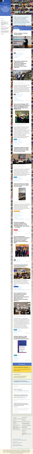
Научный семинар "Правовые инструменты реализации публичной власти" (5, 28)
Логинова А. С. (16, 390)
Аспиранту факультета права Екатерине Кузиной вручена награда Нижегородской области (21, 337)
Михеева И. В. (24, 397)
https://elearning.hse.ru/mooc (17, 444)
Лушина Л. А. (25, 390)
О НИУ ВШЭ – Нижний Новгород (17, 418)
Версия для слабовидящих (16, 425)
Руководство (14, 420)
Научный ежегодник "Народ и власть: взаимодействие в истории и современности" (5, 31)
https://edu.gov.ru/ (15, 441)
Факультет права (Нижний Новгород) (5, 3)
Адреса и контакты (21, 448)
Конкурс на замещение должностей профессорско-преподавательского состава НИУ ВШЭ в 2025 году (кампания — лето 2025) (21, 225)
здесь (20, 450)
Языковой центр (24, 430)
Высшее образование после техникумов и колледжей (26, 423)
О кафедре (2, 20)
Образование (24, 417)
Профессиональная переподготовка (24, 427)
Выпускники (23, 431)
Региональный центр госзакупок (26, 428)
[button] (13, 42)
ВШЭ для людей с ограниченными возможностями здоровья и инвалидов (17, 427)
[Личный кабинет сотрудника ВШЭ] (29, 1)
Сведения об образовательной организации (17, 422)
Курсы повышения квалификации (26, 425)
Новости (16, 27)
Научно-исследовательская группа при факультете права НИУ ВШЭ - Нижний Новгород (22, 367)
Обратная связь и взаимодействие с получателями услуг (26, 434)
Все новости (22, 364)
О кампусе (15, 417)
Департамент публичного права (20, 23)
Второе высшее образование (26, 421)
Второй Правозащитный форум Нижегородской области (21, 265)
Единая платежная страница (16, 429)
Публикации (2, 33)
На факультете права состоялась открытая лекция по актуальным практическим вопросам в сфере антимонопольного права (21, 149)
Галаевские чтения (3, 26)
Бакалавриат (24, 418)
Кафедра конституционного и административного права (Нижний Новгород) (5, 9)
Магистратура (24, 420)
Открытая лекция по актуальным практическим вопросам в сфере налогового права (21, 185)
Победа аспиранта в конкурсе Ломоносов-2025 (21, 33)
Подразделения (15, 423)
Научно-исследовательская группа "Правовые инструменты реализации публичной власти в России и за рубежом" (5, 23)
